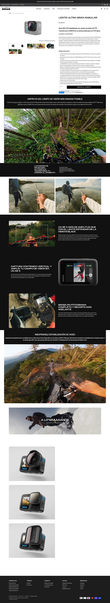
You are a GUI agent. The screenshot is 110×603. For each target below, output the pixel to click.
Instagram (82, 583)
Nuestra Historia (12, 583)
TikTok (81, 588)
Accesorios (47, 8)
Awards (74, 8)
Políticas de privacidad (13, 588)
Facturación (22, 4)
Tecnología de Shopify (13, 599)
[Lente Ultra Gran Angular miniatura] (13, 46)
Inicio (10, 13)
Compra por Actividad (63, 8)
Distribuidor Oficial (66, 588)
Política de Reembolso (13, 586)
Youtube (82, 586)
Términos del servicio (13, 590)
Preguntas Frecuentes (67, 583)
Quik (53, 8)
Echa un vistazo (63, 467)
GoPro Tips (64, 585)
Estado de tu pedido (5, 4)
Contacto (64, 586)
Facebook (82, 585)
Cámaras (38, 8)
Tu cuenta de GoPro (15, 4)
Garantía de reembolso (14, 585)
